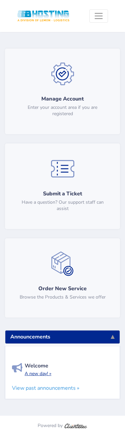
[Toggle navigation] (98, 16)
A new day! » (38, 373)
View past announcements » (45, 388)
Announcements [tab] (30, 336)
